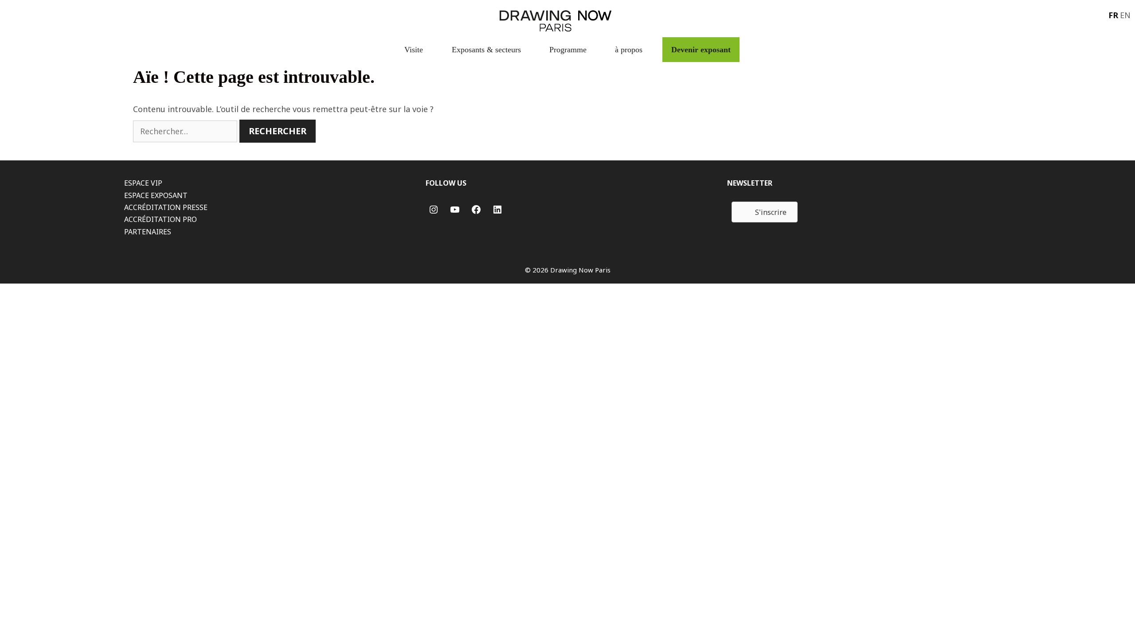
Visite (413, 49)
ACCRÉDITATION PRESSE (165, 207)
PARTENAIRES (147, 232)
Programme (568, 49)
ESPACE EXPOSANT (156, 195)
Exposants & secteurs (486, 49)
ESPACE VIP (143, 183)
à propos (628, 49)
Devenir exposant (701, 49)
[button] (765, 212)
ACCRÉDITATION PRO (160, 219)
